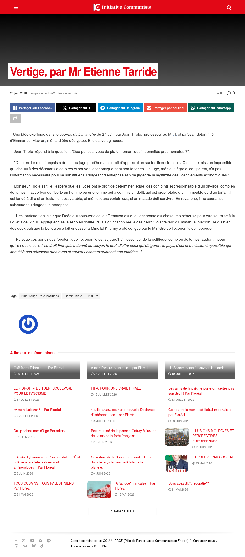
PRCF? (93, 296)
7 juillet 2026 (27, 416)
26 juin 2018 (18, 93)
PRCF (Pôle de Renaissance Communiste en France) (151, 540)
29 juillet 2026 (27, 373)
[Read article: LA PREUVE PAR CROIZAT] (177, 463)
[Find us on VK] (25, 545)
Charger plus (122, 511)
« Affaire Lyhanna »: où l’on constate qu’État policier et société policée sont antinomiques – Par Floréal (47, 462)
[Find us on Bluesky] (34, 545)
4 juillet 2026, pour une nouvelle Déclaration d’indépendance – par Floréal (124, 412)
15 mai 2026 (125, 494)
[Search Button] (229, 7)
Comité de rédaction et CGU (90, 540)
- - (48, 317)
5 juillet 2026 (104, 421)
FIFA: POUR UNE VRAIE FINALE (116, 388)
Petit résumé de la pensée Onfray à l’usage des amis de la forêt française (123, 433)
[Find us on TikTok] (42, 545)
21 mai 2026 (24, 494)
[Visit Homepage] (122, 7)
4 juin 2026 (101, 473)
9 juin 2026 (24, 473)
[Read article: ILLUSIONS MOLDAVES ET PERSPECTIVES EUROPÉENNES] (177, 437)
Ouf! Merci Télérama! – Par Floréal (39, 367)
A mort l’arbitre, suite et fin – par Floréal (119, 367)
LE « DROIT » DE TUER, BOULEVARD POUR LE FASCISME (43, 391)
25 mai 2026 (203, 463)
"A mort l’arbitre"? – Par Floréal (37, 409)
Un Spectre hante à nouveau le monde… (198, 367)
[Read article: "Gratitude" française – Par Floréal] (99, 489)
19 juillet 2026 (182, 373)
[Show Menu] (16, 7)
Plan (105, 546)
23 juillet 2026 (105, 373)
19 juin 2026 (102, 442)
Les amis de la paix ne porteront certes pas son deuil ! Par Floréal (201, 391)
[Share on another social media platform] (15, 118)
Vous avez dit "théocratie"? (188, 483)
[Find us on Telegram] (49, 540)
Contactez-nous (204, 540)
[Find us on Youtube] (32, 540)
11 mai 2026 (179, 489)
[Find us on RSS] (40, 540)
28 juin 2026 (180, 421)
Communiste (73, 296)
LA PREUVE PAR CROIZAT (213, 457)
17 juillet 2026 (27, 399)
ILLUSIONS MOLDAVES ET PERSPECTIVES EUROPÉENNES (213, 435)
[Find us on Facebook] (16, 540)
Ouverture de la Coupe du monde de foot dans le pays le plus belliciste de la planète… (122, 462)
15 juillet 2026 (105, 394)
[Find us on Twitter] (24, 540)
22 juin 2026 (25, 437)
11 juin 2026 (204, 447)
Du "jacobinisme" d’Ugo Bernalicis (39, 430)
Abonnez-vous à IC (84, 546)
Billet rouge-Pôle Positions (40, 296)
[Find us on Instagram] (16, 545)
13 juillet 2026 (182, 399)
